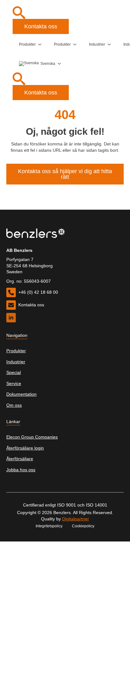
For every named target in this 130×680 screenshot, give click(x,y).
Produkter (27, 44)
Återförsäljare (19, 458)
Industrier (97, 44)
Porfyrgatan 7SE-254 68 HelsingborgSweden (29, 265)
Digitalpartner (75, 518)
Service (13, 383)
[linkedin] (11, 317)
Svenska (47, 63)
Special (13, 372)
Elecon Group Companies (32, 436)
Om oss (14, 405)
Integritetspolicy (49, 526)
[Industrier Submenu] (111, 44)
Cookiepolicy (83, 526)
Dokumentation (21, 394)
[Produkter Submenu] (42, 44)
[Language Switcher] (61, 63)
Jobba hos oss (20, 469)
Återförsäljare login (25, 447)
